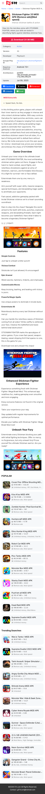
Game (10, 9)
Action (17, 9)
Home (3, 9)
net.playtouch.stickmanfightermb (29, 62)
